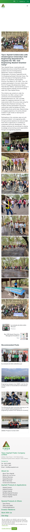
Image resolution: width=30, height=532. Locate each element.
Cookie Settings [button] (6, 528)
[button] (27, 6)
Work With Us (6, 513)
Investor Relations (8, 510)
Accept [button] (14, 528)
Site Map (4, 516)
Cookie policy (5, 525)
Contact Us (4, 461)
